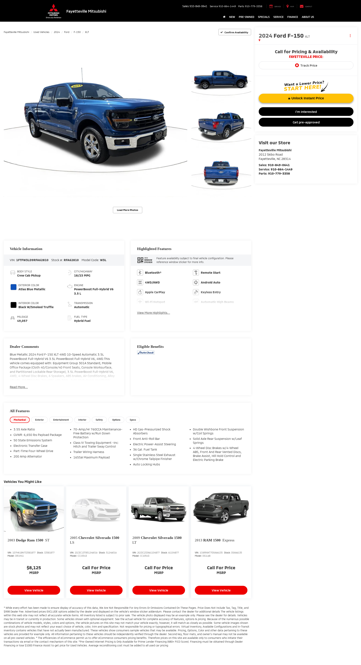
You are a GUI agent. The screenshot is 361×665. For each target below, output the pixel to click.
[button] (95, 127)
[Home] (224, 17)
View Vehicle (33, 590)
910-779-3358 (279, 173)
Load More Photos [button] (127, 209)
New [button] (232, 16)
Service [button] (278, 16)
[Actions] (350, 35)
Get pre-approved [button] (306, 122)
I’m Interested (306, 111)
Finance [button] (292, 16)
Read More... (19, 387)
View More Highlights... (153, 312)
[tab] (20, 420)
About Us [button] (308, 16)
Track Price (308, 65)
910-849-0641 (279, 165)
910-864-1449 (282, 169)
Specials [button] (264, 16)
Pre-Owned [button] (246, 16)
